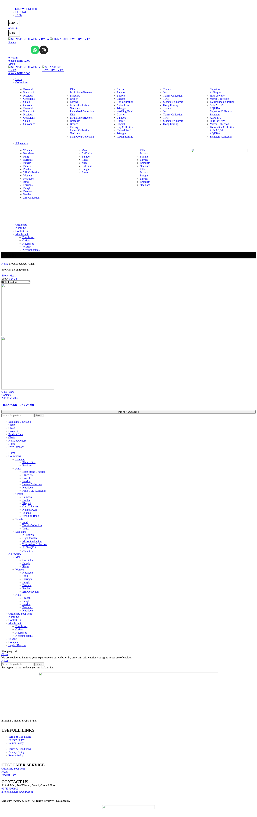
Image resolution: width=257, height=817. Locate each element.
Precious (28, 95)
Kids (72, 89)
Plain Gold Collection (82, 111)
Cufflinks (87, 153)
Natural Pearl (124, 105)
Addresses (28, 243)
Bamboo (121, 92)
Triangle (121, 108)
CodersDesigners (80, 800)
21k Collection (31, 172)
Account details (31, 249)
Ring (26, 156)
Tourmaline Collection (222, 101)
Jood (165, 92)
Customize (29, 105)
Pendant (27, 169)
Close (4, 654)
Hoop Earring (170, 105)
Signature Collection (221, 111)
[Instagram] (43, 50)
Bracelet (27, 166)
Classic (120, 89)
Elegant (121, 98)
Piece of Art (29, 92)
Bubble (121, 95)
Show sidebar (8, 275)
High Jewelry (217, 95)
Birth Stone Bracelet (81, 92)
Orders (26, 240)
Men (84, 150)
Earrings (28, 159)
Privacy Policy (16, 739)
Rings (85, 159)
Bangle (27, 162)
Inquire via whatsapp (128, 412)
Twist (166, 98)
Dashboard (28, 237)
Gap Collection (125, 101)
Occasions (29, 98)
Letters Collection (80, 105)
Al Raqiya (215, 92)
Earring (74, 101)
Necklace (75, 108)
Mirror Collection (219, 98)
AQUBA (215, 108)
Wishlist (26, 246)
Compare (13, 642)
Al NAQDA (217, 105)
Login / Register (17, 645)
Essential (28, 89)
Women (27, 150)
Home (5, 263)
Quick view (7, 391)
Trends (167, 89)
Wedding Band (125, 111)
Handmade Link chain (17, 405)
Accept (5, 660)
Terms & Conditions (19, 736)
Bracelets (75, 95)
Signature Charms (173, 101)
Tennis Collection (173, 95)
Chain (26, 101)
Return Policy (16, 742)
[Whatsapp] (35, 50)
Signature (215, 89)
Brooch (74, 98)
